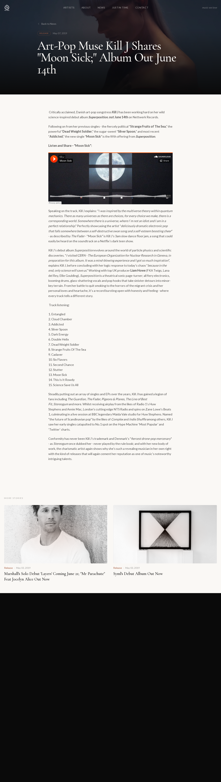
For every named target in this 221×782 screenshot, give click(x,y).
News (101, 7)
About (86, 7)
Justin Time (120, 7)
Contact (141, 7)
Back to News (48, 23)
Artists (69, 7)
